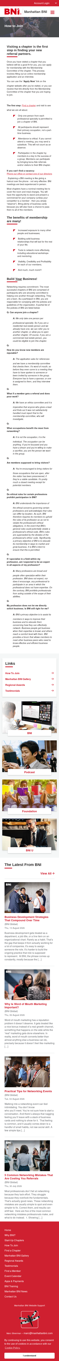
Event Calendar (13, 1276)
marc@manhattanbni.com (38, 1333)
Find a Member (13, 1271)
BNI (29, 733)
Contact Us (10, 1296)
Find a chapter (29, 105)
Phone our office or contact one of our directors (29, 173)
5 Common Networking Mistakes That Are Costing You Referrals (29, 1176)
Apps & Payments (14, 1281)
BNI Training (11, 1286)
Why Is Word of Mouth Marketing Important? (26, 1005)
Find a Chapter (13, 1250)
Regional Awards (15, 685)
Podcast (29, 772)
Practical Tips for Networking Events (28, 1091)
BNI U (29, 850)
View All (46, 873)
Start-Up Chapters (14, 1240)
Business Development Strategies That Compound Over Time (26, 918)
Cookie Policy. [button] (12, 1348)
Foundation (29, 811)
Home (8, 1230)
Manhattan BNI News (16, 1291)
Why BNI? (10, 1235)
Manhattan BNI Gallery (18, 679)
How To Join (12, 673)
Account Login (41, 3)
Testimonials (12, 690)
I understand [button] (29, 1355)
